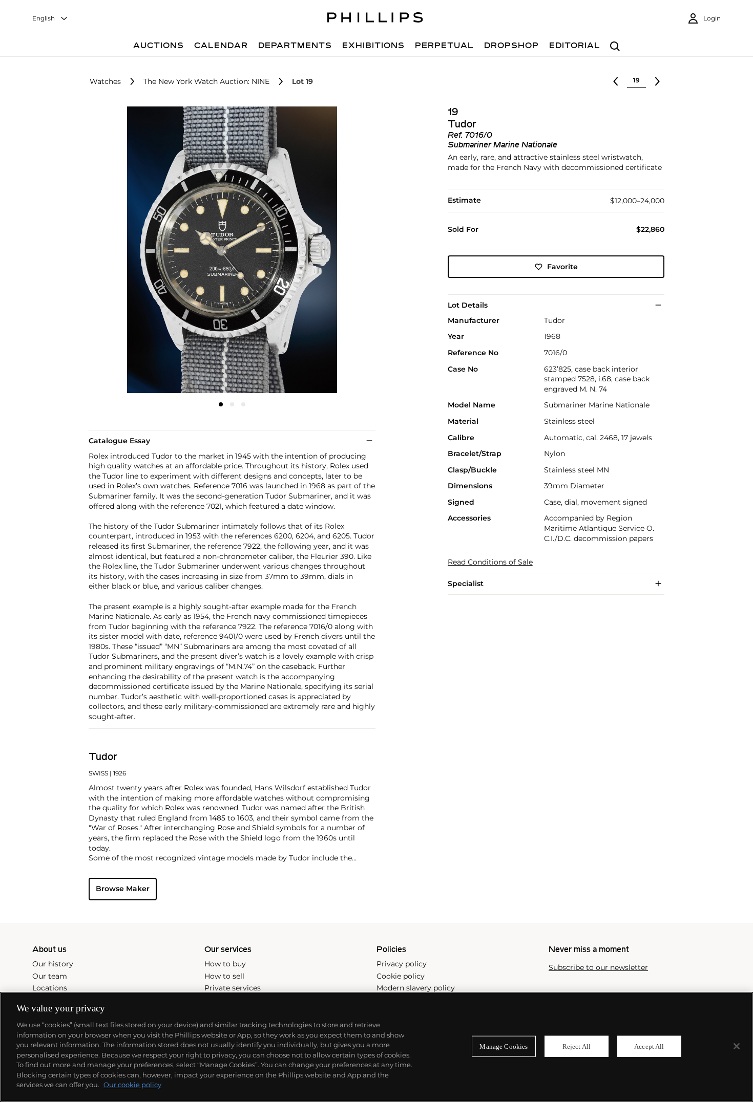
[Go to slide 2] (232, 404)
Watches (105, 81)
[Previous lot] (616, 81)
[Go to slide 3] (243, 404)
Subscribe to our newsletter (598, 967)
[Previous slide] (136, 250)
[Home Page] (375, 19)
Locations (49, 987)
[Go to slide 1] (220, 404)
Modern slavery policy (415, 987)
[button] (228, 249)
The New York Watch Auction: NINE (206, 81)
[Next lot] (657, 81)
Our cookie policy (132, 1085)
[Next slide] (327, 250)
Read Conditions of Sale (490, 562)
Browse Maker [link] (123, 888)
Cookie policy (400, 976)
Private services (232, 987)
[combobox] (50, 18)
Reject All (576, 1046)
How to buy (225, 963)
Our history (52, 963)
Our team (49, 976)
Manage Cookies (503, 1046)
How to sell (224, 976)
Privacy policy (401, 963)
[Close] (736, 1046)
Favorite (562, 266)
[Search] (614, 46)
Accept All (649, 1046)
